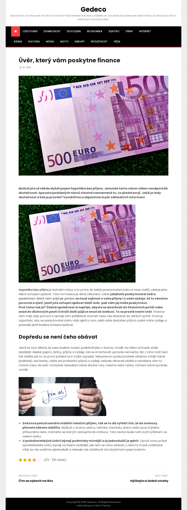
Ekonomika (94, 31)
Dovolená (74, 31)
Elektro (114, 31)
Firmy (129, 31)
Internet (145, 31)
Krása (18, 41)
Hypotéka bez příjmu (34, 290)
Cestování (30, 31)
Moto (64, 41)
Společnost (99, 41)
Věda (117, 41)
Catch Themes (102, 505)
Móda (50, 41)
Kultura (34, 41)
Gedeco (93, 9)
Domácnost (52, 31)
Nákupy (80, 41)
